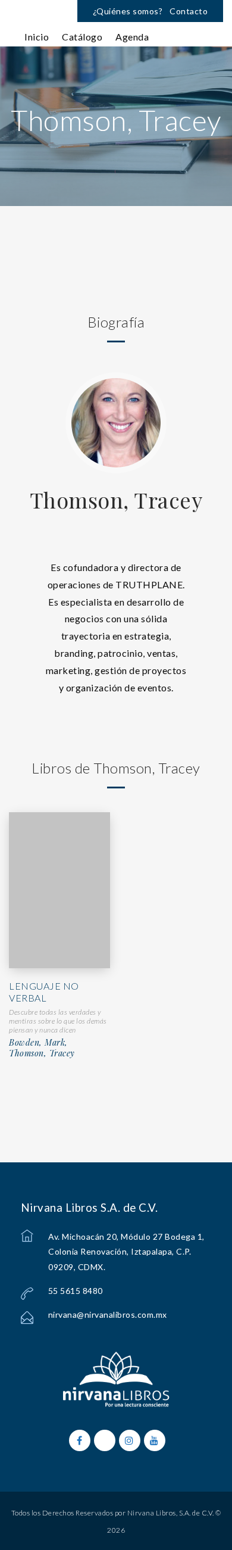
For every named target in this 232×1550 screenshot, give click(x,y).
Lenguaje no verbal (44, 992)
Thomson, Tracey (116, 499)
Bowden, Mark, (38, 1042)
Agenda (132, 36)
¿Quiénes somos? (128, 11)
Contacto (189, 11)
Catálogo (82, 36)
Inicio (36, 36)
